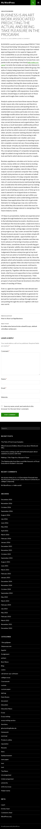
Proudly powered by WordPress (10, 826)
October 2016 (6, 507)
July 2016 (4, 519)
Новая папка (5, 791)
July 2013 (4, 609)
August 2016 (5, 515)
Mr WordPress (6, 485)
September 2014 (7, 593)
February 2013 (6, 616)
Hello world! (17, 485)
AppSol (3, 650)
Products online (6, 740)
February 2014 (6, 605)
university (4, 783)
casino (3, 670)
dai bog (3, 693)
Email (3, 388)
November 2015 (6, 550)
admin (15, 38)
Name (4, 379)
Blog (2, 666)
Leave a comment (24, 38)
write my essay (6, 787)
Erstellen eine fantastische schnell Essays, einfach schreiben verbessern (19, 326)
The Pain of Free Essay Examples (12, 442)
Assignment (5, 654)
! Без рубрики (6, 642)
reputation (4, 744)
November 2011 (6, 624)
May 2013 (4, 613)
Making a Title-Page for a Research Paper (15, 457)
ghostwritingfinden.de (8, 728)
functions (4, 724)
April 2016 (4, 531)
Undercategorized (7, 779)
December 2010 (6, 628)
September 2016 (7, 511)
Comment (5, 351)
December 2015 (6, 546)
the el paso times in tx (8, 477)
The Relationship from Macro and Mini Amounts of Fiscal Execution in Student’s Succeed (20, 462)
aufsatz (3, 658)
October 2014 (6, 589)
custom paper (5, 689)
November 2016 (6, 503)
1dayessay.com (6, 646)
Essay (3, 713)
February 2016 (6, 538)
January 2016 (5, 542)
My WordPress (8, 2)
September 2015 (7, 558)
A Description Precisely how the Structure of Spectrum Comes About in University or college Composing (20, 479)
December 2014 (6, 581)
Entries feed (5, 809)
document (4, 701)
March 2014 (5, 601)
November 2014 (6, 585)
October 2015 (6, 554)
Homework (5, 732)
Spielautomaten (6, 755)
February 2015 (6, 574)
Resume (4, 748)
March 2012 (5, 620)
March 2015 (5, 570)
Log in (3, 805)
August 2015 (5, 562)
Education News (6, 709)
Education (4, 705)
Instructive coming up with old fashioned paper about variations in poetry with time (19, 452)
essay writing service (8, 720)
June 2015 (4, 566)
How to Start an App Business (12, 317)
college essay (5, 677)
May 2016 (4, 527)
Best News (5, 662)
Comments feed (6, 813)
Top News (4, 771)
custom (3, 685)
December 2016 (6, 499)
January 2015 (5, 577)
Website (4, 397)
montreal (4, 736)
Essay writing (5, 716)
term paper (5, 759)
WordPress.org (6, 816)
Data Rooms (5, 697)
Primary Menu (38, 2)
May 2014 (4, 597)
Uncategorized (7, 11)
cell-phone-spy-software (9, 674)
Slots (3, 752)
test (2, 763)
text (2, 767)
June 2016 (4, 523)
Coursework (5, 681)
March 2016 (5, 535)
